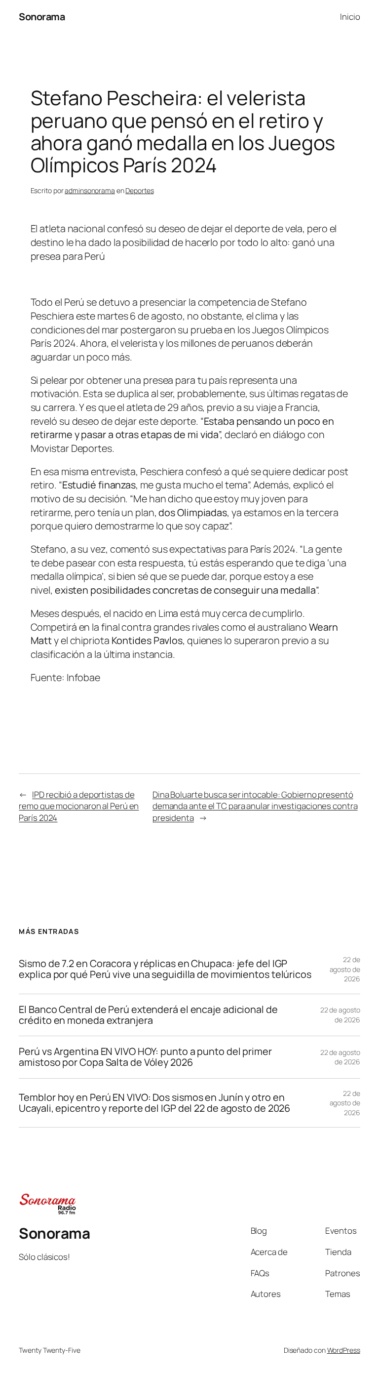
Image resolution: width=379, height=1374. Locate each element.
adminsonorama (90, 190)
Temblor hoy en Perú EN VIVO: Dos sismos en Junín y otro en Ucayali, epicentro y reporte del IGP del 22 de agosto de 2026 (154, 1103)
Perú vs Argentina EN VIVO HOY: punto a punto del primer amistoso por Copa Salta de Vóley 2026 (145, 1057)
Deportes (139, 190)
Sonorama (42, 16)
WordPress (343, 1350)
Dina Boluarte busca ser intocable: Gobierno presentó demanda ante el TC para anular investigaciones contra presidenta (255, 806)
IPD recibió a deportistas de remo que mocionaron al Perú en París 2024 (79, 806)
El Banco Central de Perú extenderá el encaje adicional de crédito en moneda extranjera (148, 1015)
